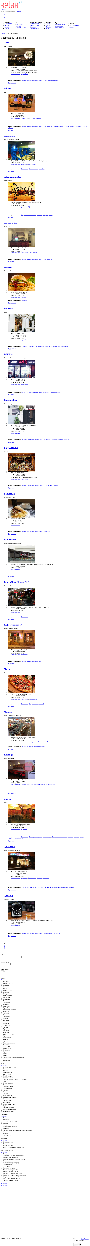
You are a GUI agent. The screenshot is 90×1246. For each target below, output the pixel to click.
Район (2, 955)
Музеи (7, 27)
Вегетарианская (25, 742)
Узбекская (6, 1030)
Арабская (5, 988)
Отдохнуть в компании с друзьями (31, 80)
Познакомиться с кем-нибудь (51, 933)
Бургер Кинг (10, 539)
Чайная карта (7, 1074)
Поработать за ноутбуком (61, 126)
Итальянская (33, 252)
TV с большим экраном (10, 1121)
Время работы (5, 962)
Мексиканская (7, 1022)
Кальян (5, 1092)
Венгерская (6, 997)
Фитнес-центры (74, 25)
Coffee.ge (8, 754)
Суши (4, 1069)
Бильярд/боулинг (35, 23)
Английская (6, 1060)
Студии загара (59, 27)
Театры (7, 28)
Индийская (6, 1006)
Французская (51, 784)
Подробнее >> (12, 83)
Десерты (5, 1085)
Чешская (5, 1039)
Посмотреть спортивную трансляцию (40, 837)
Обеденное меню (8, 1086)
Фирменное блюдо (8, 1107)
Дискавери (9, 846)
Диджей (5, 1133)
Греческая (6, 1013)
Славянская (6, 1025)
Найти (19, 11)
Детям (47, 28)
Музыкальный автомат (10, 1126)
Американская (15, 74)
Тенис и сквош (34, 28)
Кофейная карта (7, 1076)
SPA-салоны (59, 26)
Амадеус (8, 267)
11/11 (6, 42)
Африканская (32, 207)
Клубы (7, 25)
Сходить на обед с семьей (52, 392)
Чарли (7, 669)
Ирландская (6, 999)
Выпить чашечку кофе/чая (50, 80)
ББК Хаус (8, 354)
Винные (48, 27)
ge (5, 14)
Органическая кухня (9, 1104)
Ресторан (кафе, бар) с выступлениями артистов (17, 1130)
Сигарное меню (7, 1132)
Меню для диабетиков (9, 1109)
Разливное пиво (7, 1088)
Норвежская (6, 1050)
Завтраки (5, 1090)
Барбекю (5, 1106)
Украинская (6, 1036)
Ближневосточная (8, 1034)
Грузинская (24, 164)
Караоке (5, 1123)
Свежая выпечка (8, 1083)
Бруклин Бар (10, 400)
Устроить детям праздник (10, 1171)
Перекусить (24, 169)
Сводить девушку (48, 126)
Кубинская (6, 1020)
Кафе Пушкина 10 (13, 625)
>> (5, 950)
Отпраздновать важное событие (60, 439)
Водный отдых (34, 25)
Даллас (7, 799)
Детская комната (8, 1142)
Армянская (6, 992)
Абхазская (6, 1011)
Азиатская (6, 987)
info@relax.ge (85, 1239)
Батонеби (8, 308)
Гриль (4, 1081)
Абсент (7, 88)
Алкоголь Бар (10, 223)
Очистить (4, 980)
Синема (8, 712)
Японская (6, 1032)
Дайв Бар (8, 895)
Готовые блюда (7, 1100)
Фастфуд (5, 1099)
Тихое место (73, 126)
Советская (6, 1059)
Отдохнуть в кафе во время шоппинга (14, 1175)
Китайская (6, 1018)
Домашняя (6, 1004)
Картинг (33, 27)
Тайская (5, 1027)
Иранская (6, 1044)
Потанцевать (46, 439)
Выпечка (5, 1070)
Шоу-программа (7, 1118)
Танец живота (7, 1125)
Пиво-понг (6, 1128)
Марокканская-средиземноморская (13, 1057)
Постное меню (7, 1072)
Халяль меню (7, 1046)
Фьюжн (5, 1055)
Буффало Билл (11, 447)
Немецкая (6, 1023)
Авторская (6, 981)
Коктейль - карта (8, 1077)
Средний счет (5, 969)
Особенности (7, 1135)
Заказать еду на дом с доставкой (12, 1173)
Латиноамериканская (9, 1009)
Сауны (71, 27)
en (5, 17)
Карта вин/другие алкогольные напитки (15, 1079)
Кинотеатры (8, 23)
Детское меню (7, 1144)
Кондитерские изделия (9, 1097)
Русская (5, 1041)
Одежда (48, 23)
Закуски (5, 1093)
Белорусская (6, 994)
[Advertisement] (11, 1211)
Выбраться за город (9, 1168)
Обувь (47, 25)
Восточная (6, 1001)
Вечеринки (6, 1119)
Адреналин (9, 136)
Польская (5, 1053)
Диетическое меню (8, 1111)
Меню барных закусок (9, 1067)
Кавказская (6, 1016)
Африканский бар (12, 177)
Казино (18, 26)
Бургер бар (9, 493)
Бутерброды (6, 1102)
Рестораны (19, 24)
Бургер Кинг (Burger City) (16, 582)
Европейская (24, 74)
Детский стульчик (8, 1145)
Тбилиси (3, 9)
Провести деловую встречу (11, 1162)
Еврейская (6, 1052)
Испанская (6, 985)
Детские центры (21, 27)
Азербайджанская (8, 983)
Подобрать (4, 1183)
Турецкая (23, 297)
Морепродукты (7, 1095)
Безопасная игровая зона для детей (13, 1147)
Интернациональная (35, 118)
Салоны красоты (60, 24)
